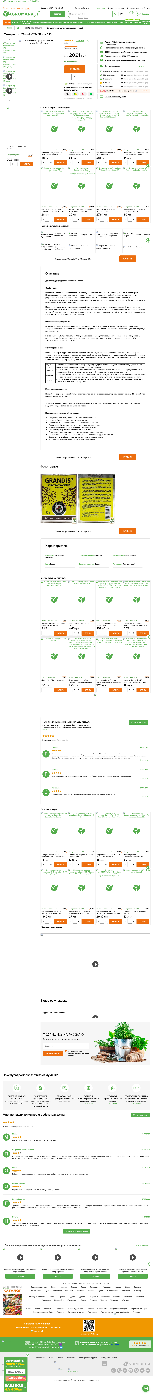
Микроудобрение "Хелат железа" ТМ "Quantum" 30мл (52, 210)
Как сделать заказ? (76, 1312)
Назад (9, 28)
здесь (44, 729)
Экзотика (81, 22)
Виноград (48, 22)
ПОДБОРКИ (7, 22)
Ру (121, 14)
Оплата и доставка (116, 8)
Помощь (60, 1312)
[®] (21, 16)
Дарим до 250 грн (139, 1308)
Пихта (86, 18)
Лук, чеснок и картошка (25, 22)
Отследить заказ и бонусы (138, 8)
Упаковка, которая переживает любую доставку (125, 60)
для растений (59, 555)
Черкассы (107, 1287)
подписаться (52, 1053)
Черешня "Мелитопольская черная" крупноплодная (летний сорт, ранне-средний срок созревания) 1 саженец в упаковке (108, 624)
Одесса (74, 1287)
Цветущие (90, 22)
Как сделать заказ (109, 1357)
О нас (37, 1308)
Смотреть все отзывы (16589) (76, 1231)
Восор (52, 564)
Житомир (137, 1291)
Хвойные (110, 22)
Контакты (48, 1308)
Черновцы (46, 1300)
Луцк (47, 1291)
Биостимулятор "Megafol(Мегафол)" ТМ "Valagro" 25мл (133, 856)
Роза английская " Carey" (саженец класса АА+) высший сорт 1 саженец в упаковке (108, 681)
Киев (53, 1287)
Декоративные (100, 22)
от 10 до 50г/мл (130, 555)
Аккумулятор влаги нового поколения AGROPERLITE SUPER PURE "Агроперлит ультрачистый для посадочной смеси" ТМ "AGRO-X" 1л (81, 154)
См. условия (88, 1103)
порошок (99, 555)
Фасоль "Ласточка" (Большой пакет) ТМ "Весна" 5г (53, 624)
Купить (74, 69)
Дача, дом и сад (146, 22)
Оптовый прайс (122, 1312)
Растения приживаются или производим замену (125, 48)
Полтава (81, 1291)
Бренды (136, 1312)
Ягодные (73, 22)
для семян (49, 557)
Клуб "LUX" (102, 1308)
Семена (36, 22)
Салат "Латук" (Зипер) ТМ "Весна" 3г (79, 624)
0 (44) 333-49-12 (36, 1344)
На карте (115, 1345)
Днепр (83, 1287)
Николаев (57, 1291)
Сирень (80, 18)
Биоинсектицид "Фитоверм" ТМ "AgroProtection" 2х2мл (136, 154)
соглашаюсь (75, 1051)
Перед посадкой (129, 564)
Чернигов (126, 1291)
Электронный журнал (88, 1357)
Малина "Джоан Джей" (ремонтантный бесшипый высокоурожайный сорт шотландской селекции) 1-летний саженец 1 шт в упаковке (134, 681)
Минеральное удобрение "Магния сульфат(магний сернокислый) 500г (51, 154)
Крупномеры (119, 22)
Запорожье (94, 1287)
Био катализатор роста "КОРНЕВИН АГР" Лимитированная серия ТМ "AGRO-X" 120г (107, 154)
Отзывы (90, 1308)
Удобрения (137, 22)
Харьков (63, 1287)
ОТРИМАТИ (15, 1378)
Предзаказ (92, 1312)
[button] (136, 91)
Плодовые (65, 22)
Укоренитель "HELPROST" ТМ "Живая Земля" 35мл (108, 856)
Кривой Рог (35, 1291)
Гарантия (59, 1308)
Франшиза (101, 8)
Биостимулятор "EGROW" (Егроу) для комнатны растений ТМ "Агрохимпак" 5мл (108, 912)
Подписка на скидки (118, 1308)
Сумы (100, 1291)
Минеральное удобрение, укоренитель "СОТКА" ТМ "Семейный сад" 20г (79, 912)
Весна (97, 564)
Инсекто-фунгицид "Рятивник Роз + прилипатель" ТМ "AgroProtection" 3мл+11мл (80, 210)
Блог (28, 1308)
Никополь (69, 1291)
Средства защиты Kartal (43, 1312)
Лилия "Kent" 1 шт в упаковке (53, 680)
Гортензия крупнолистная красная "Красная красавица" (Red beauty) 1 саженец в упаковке (135, 624)
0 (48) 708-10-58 (36, 1347)
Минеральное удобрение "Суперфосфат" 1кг (134, 210)
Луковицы (57, 22)
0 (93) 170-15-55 (51, 1344)
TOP (16, 22)
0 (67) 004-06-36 (52, 1347)
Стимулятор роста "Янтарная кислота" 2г (135, 912)
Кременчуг (72, 1300)
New (13, 22)
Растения (128, 22)
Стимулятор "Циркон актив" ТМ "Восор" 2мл (81, 856)
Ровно (90, 1291)
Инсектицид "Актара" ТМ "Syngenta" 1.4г (105, 210)
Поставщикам (107, 1312)
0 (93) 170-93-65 (56, 8)
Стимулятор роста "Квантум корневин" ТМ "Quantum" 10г (52, 856)
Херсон (118, 1287)
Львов (127, 1287)
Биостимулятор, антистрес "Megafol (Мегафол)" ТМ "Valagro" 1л (51, 912)
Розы (42, 22)
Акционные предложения (16, 8)
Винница (137, 1287)
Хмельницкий (112, 1291)
